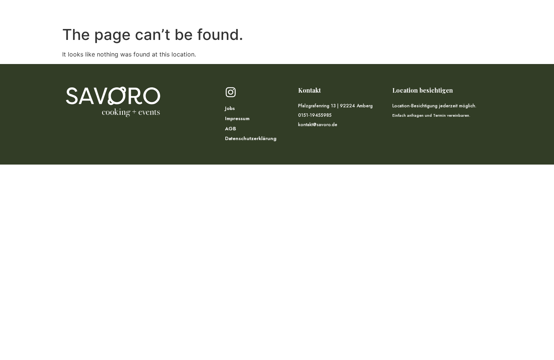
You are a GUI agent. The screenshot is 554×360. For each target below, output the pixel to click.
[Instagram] (230, 92)
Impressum (237, 119)
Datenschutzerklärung (251, 139)
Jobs (230, 108)
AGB (230, 129)
